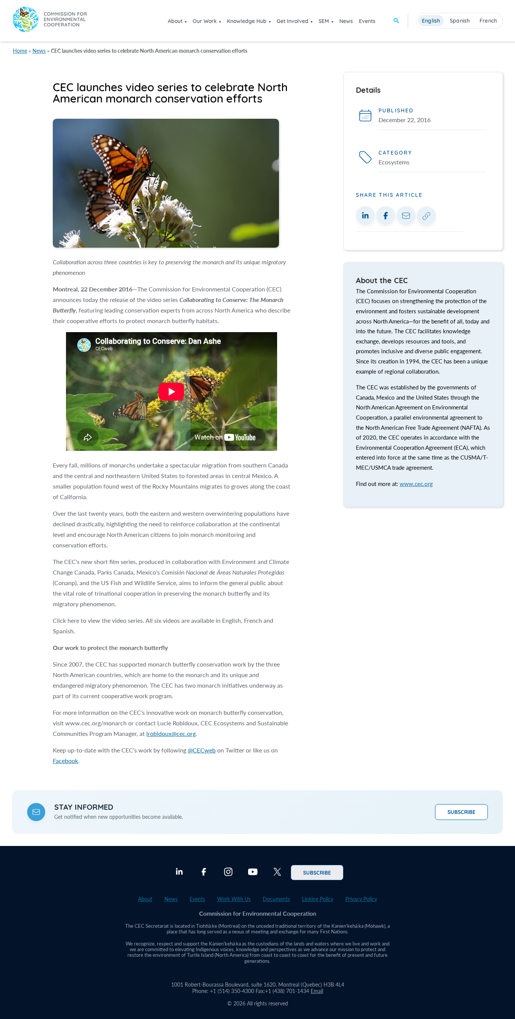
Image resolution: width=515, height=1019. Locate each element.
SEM (324, 21)
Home (20, 50)
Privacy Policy (361, 899)
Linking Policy (317, 899)
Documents (276, 899)
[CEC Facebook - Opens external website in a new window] (204, 872)
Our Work (205, 21)
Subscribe (461, 811)
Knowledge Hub (247, 21)
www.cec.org (416, 483)
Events (367, 21)
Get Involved (292, 21)
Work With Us (234, 899)
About (175, 21)
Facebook (65, 761)
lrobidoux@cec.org (171, 733)
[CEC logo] (49, 20)
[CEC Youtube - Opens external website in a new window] (253, 872)
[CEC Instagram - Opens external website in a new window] (228, 872)
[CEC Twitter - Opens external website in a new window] (277, 872)
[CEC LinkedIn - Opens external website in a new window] (179, 872)
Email (317, 990)
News (346, 21)
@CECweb (202, 750)
